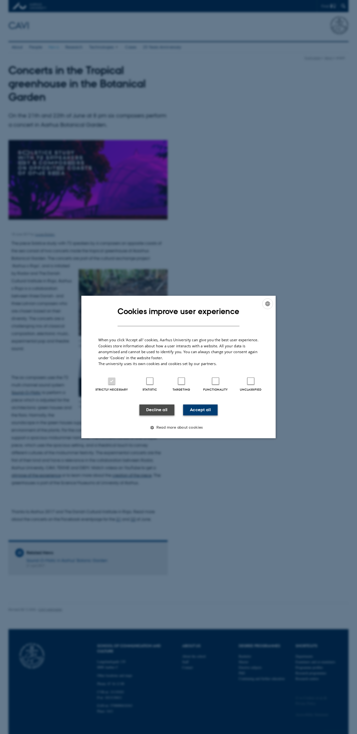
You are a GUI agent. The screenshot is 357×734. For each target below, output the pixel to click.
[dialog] (178, 367)
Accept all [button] (200, 409)
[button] (178, 428)
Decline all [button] (156, 409)
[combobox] (267, 303)
